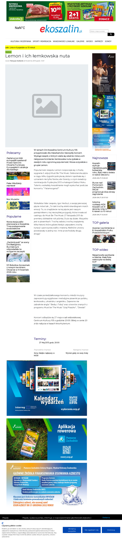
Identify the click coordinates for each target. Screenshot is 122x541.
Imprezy (99, 41)
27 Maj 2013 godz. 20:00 (49, 343)
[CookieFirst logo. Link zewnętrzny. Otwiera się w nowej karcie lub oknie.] (3, 523)
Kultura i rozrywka (21, 41)
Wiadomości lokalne (64, 41)
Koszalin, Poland (20, 28)
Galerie (80, 41)
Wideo (89, 41)
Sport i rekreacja (42, 41)
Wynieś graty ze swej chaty (77, 353)
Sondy (108, 41)
